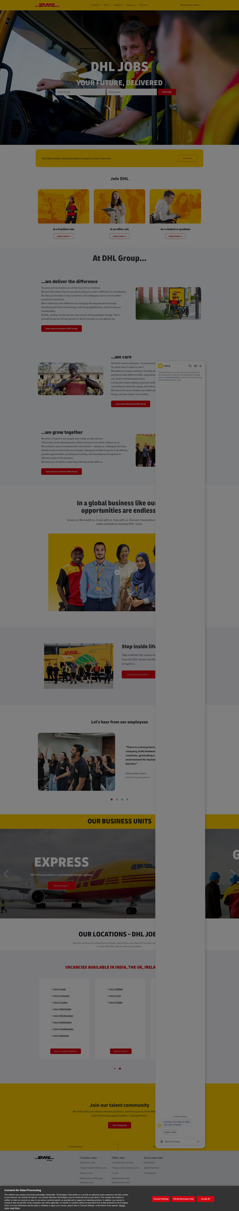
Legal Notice (15, 1208)
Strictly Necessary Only (183, 1199)
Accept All (205, 1199)
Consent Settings (161, 1199)
